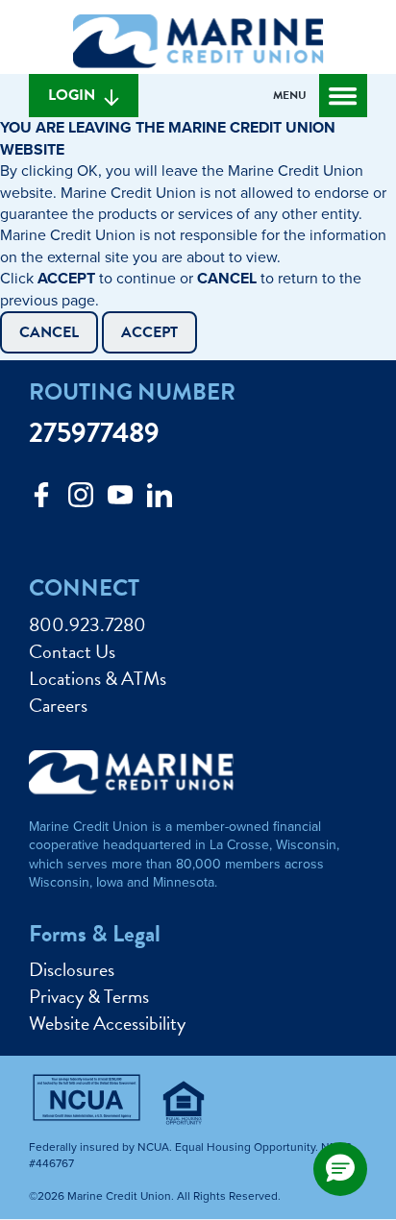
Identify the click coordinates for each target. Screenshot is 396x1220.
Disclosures (71, 969)
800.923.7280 (87, 624)
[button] (340, 1169)
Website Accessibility (107, 1023)
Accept (149, 332)
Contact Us (72, 651)
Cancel (49, 332)
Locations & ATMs (97, 678)
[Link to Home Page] (198, 44)
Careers (58, 705)
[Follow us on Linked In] (159, 500)
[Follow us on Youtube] (120, 500)
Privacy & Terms (89, 996)
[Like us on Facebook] (41, 500)
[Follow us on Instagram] (80, 500)
